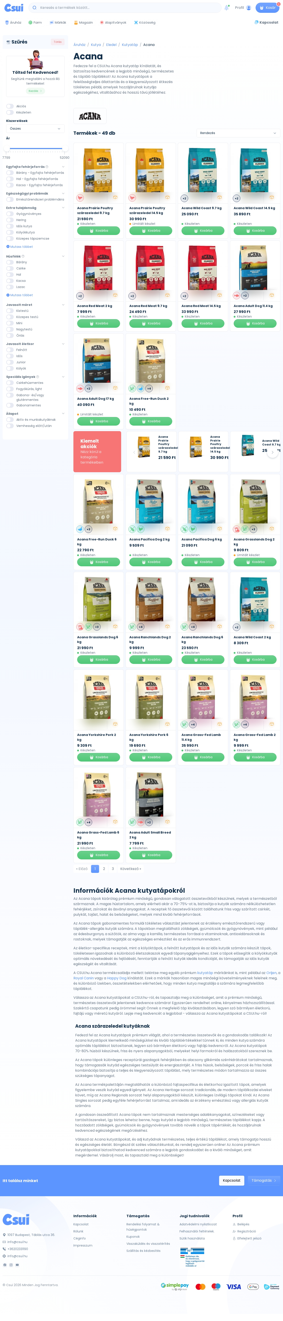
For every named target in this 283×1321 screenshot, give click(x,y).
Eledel (111, 44)
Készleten (23, 112)
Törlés (58, 42)
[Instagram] (11, 1265)
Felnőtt (21, 350)
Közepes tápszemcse (32, 238)
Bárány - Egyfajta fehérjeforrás (40, 173)
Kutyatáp (130, 44)
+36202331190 (17, 1249)
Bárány (21, 262)
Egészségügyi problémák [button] (27, 193)
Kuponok (133, 1236)
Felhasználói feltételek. (197, 1231)
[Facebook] (5, 1265)
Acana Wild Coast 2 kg (252, 637)
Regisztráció (246, 1231)
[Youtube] (17, 1265)
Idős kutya (24, 226)
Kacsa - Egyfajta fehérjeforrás (39, 185)
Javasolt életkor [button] (20, 344)
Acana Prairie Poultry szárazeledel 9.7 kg (95, 210)
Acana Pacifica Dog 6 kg (202, 539)
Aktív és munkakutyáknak (36, 419)
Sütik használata (192, 1238)
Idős (19, 356)
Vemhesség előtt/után (34, 426)
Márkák (60, 22)
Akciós (21, 106)
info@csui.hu (17, 1242)
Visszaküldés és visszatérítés (148, 1243)
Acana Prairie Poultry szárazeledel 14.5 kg (147, 210)
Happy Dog (116, 978)
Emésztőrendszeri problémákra (40, 199)
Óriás (20, 335)
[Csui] (16, 1219)
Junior (21, 362)
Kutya (96, 44)
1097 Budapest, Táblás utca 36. (31, 1235)
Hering (21, 220)
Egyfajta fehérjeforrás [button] (25, 167)
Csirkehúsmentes (29, 383)
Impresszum (82, 1245)
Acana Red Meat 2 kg (94, 306)
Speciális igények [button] (20, 377)
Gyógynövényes (28, 214)
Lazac (20, 287)
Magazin (86, 22)
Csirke (21, 268)
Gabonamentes (28, 405)
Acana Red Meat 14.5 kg (201, 306)
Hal (18, 274)
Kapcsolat (232, 1180)
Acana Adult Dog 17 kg (95, 398)
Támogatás (262, 1180)
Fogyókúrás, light (29, 389)
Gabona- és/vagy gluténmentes (30, 397)
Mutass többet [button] (21, 246)
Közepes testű (27, 317)
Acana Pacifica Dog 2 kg (149, 539)
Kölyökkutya (25, 232)
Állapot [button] (12, 414)
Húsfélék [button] (13, 256)
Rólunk (78, 1231)
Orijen (271, 972)
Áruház (79, 44)
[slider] (7, 148)
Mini (19, 323)
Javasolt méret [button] (19, 305)
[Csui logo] (13, 8)
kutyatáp (205, 972)
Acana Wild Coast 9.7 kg (202, 208)
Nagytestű (24, 329)
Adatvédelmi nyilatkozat (198, 1224)
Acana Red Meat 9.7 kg (148, 306)
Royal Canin (83, 978)
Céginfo (79, 1238)
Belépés (243, 1224)
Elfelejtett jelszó (249, 1238)
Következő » (130, 868)
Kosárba (102, 230)
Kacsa (21, 281)
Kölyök (21, 368)
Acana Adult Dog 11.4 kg (253, 306)
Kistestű (22, 311)
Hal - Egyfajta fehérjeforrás (37, 179)
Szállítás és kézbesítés (143, 1251)
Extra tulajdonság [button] (21, 208)
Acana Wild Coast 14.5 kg (254, 208)
